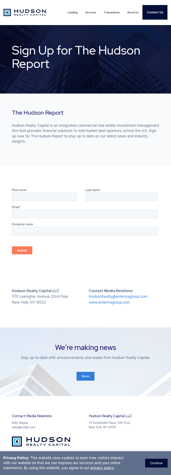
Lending (73, 12)
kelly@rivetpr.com (23, 427)
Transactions (112, 12)
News (86, 376)
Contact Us (155, 12)
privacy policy (102, 468)
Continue (156, 463)
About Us (133, 12)
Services (90, 12)
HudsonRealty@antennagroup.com (118, 296)
